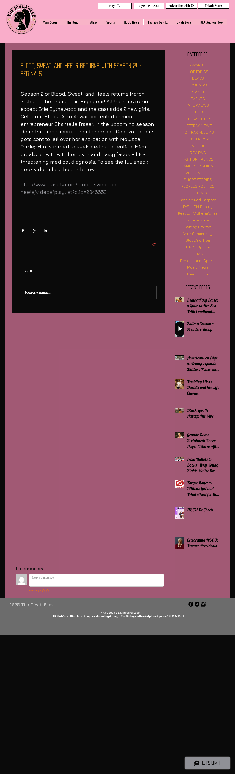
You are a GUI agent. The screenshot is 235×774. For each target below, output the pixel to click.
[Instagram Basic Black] (203, 604)
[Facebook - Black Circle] (190, 604)
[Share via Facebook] (23, 231)
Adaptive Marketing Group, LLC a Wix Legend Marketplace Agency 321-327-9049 (134, 616)
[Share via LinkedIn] (45, 231)
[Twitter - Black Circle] (197, 604)
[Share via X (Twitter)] (34, 231)
